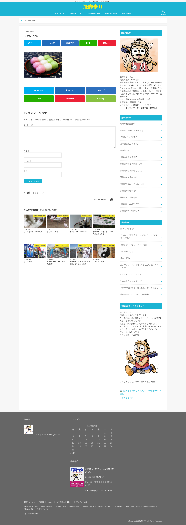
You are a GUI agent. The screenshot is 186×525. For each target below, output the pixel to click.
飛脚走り (93, 7)
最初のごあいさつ (129, 144)
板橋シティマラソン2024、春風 (133, 245)
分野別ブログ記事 (111, 13)
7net (110, 490)
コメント (28, 125)
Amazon (89, 490)
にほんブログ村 (126, 398)
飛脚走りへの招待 (129, 211)
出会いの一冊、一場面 (131, 130)
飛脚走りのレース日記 (132, 184)
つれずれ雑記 (128, 124)
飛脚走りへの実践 (129, 204)
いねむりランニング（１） (131, 281)
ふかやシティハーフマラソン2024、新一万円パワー (139, 266)
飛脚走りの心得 (128, 191)
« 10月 (73, 453)
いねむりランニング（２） (131, 274)
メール (27, 161)
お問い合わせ (126, 13)
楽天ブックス (100, 490)
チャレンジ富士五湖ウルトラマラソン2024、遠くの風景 (139, 236)
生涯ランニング (60, 13)
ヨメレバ (100, 477)
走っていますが (127, 229)
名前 (26, 151)
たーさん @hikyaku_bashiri (47, 434)
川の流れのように (128, 251)
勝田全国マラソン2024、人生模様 (134, 295)
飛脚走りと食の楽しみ (131, 171)
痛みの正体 (125, 258)
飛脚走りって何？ (76, 13)
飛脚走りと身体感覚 (131, 164)
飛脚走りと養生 (128, 177)
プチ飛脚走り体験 (94, 13)
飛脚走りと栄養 (128, 157)
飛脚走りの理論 (128, 197)
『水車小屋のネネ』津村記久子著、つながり (139, 288)
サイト (26, 171)
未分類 (124, 150)
